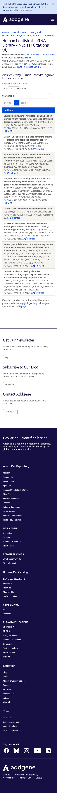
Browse (5, 32)
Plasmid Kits (8, 592)
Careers (6, 503)
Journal (37, 67)
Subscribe (9, 384)
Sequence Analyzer (11, 722)
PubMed (26, 67)
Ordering (6, 537)
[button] (52, 20)
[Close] (51, 4)
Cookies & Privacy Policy (26, 774)
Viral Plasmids (9, 652)
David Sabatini (20, 32)
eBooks (6, 676)
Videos (6, 698)
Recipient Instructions (12, 515)
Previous (8, 103)
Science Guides (10, 694)
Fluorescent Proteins (12, 640)
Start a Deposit (9, 563)
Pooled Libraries (10, 596)
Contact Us (10, 411)
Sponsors (7, 486)
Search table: (8, 96)
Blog (5, 672)
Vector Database (10, 726)
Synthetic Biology (10, 648)
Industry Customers (11, 507)
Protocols (7, 689)
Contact (7, 774)
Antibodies (7, 583)
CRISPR (6, 631)
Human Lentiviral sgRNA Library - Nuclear (21, 35)
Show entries (14, 88)
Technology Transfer (12, 520)
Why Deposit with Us (12, 559)
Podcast (6, 685)
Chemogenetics (10, 627)
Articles (9, 110)
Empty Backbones (11, 635)
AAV (5, 609)
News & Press (9, 511)
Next (23, 103)
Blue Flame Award (11, 498)
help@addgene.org (28, 303)
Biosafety (7, 494)
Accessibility (9, 778)
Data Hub (7, 718)
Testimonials (8, 481)
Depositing (7, 533)
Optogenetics (9, 644)
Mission (6, 473)
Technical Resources (12, 541)
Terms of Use (25, 778)
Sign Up (8, 357)
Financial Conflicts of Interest (15, 490)
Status (39, 778)
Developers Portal (10, 730)
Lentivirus (7, 614)
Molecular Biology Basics (14, 681)
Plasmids (7, 588)
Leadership (8, 477)
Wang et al (36, 32)
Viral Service (8, 546)
